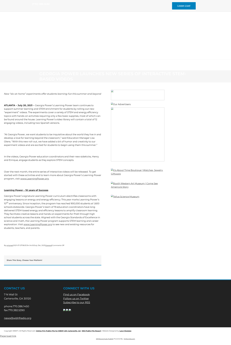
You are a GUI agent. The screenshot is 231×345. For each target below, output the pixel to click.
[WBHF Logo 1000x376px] (116, 20)
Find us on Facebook (76, 294)
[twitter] (37, 9)
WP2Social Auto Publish (104, 339)
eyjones (10, 245)
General (48, 245)
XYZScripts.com (129, 339)
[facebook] (33, 9)
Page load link (8, 336)
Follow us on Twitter (76, 298)
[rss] (41, 9)
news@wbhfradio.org (17, 318)
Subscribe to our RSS (76, 302)
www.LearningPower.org (34, 178)
